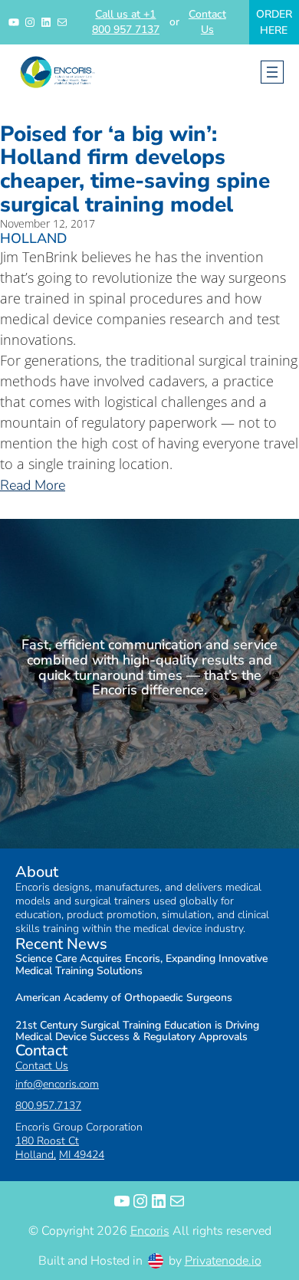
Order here (274, 22)
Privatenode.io (223, 1260)
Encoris (149, 1231)
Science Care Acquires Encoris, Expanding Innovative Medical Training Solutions (141, 964)
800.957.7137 (48, 1105)
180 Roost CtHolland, (47, 1148)
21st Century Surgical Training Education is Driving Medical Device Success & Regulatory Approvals (137, 1031)
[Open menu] (272, 72)
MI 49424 (81, 1154)
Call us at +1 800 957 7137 (125, 22)
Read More (32, 485)
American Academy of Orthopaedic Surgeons (123, 997)
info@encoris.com (57, 1084)
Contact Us (207, 22)
